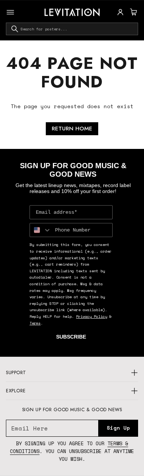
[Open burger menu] (10, 12)
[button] (132, 12)
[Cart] (132, 12)
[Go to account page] (120, 12)
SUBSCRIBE (71, 337)
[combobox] (72, 29)
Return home (72, 128)
